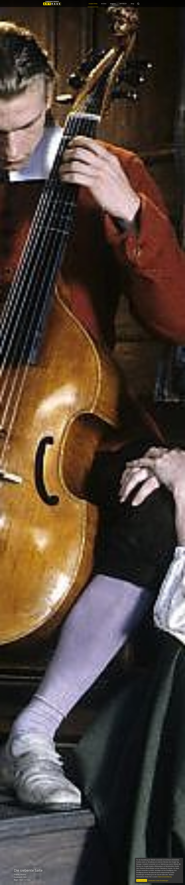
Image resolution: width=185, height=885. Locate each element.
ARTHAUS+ (123, 4)
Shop (132, 4)
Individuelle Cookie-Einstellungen (158, 880)
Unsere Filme (93, 4)
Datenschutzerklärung (165, 877)
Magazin (113, 4)
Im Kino (103, 4)
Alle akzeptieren (142, 880)
